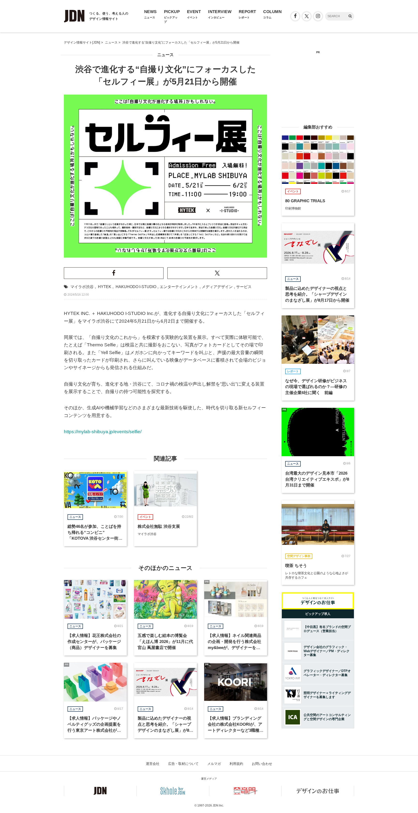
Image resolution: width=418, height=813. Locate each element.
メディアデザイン (217, 287)
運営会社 (152, 764)
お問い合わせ (262, 764)
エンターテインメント (179, 287)
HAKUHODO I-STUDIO (136, 287)
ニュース (165, 54)
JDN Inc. (218, 805)
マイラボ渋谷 (82, 287)
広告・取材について (183, 764)
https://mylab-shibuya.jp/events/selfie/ (103, 431)
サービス (244, 287)
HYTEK (104, 287)
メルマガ (214, 764)
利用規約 (236, 764)
